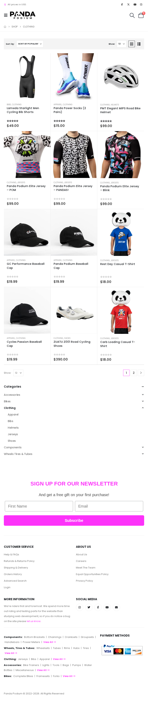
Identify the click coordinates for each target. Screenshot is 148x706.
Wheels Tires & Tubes (18, 454)
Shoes (67, 338)
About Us (81, 554)
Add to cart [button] (44, 215)
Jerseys (21, 182)
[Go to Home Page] (5, 26)
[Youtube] (135, 4)
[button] (7, 15)
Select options (44, 59)
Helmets (115, 104)
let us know (34, 621)
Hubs (76, 648)
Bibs (9, 104)
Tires (86, 648)
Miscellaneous (25, 670)
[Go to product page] (27, 76)
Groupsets (87, 637)
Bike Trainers (31, 665)
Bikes (7, 401)
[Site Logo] (22, 15)
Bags (66, 665)
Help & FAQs (11, 554)
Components (13, 447)
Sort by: (10, 43)
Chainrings (54, 637)
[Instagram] (141, 4)
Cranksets (71, 637)
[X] (128, 4)
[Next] (141, 373)
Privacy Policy (84, 581)
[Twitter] (88, 607)
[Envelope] (116, 607)
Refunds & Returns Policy (19, 561)
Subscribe (74, 520)
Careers (81, 561)
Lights (45, 665)
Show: (111, 43)
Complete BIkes (23, 676)
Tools (56, 665)
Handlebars (12, 642)
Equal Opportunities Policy (92, 574)
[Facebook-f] (98, 607)
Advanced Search (15, 581)
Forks (56, 676)
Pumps (76, 665)
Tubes (57, 648)
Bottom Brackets (34, 637)
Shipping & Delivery (16, 567)
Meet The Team (85, 567)
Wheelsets (43, 648)
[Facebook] (122, 4)
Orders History (13, 574)
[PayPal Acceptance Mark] (122, 650)
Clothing (17, 104)
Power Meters (31, 642)
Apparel (58, 104)
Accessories (12, 395)
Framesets (43, 676)
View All (48, 642)
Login (7, 587)
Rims (67, 648)
